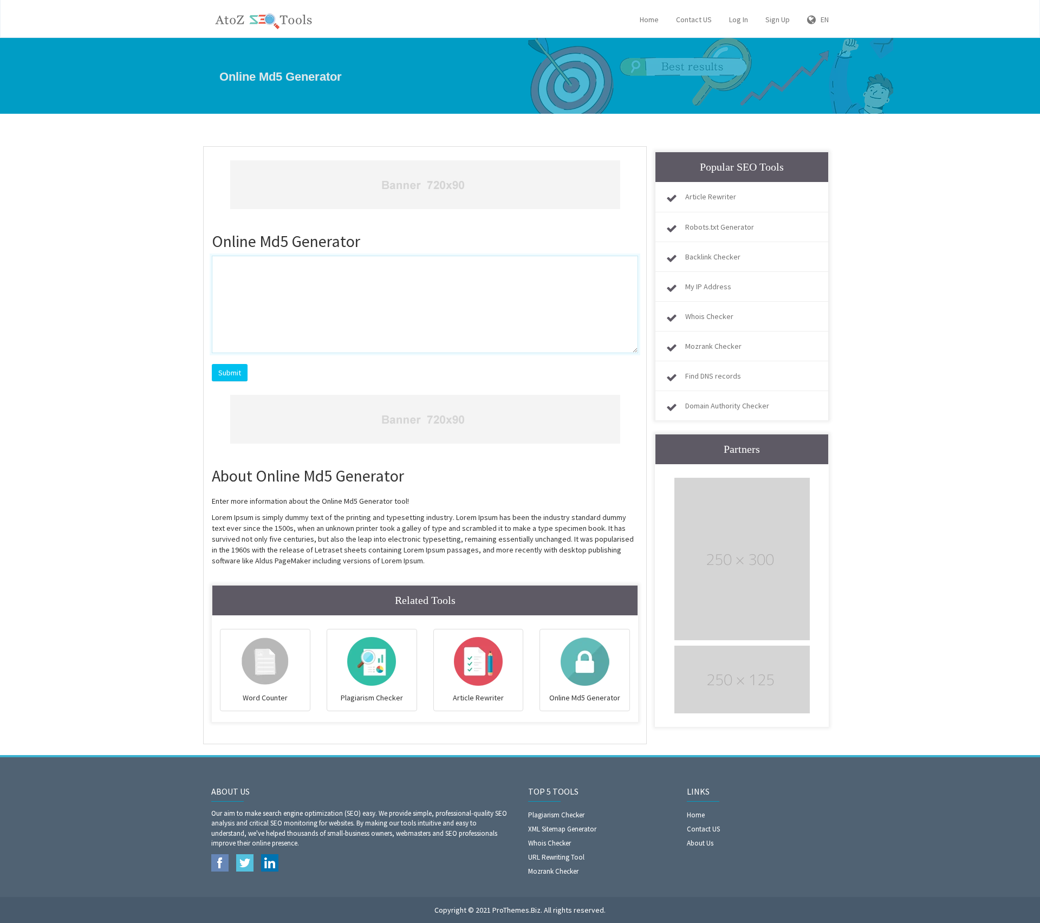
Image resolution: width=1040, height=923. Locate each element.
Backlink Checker (712, 257)
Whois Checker (709, 316)
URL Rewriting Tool (556, 857)
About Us (700, 843)
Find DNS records (713, 376)
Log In (738, 19)
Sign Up (777, 19)
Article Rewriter (710, 197)
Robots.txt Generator (719, 227)
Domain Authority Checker (727, 406)
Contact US (694, 19)
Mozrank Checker (713, 346)
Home (649, 19)
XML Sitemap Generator (562, 829)
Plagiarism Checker (556, 815)
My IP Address (708, 286)
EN (822, 19)
